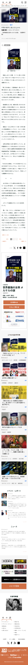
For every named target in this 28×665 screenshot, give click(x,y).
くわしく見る (13, 307)
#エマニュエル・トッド (7, 360)
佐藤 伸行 (4, 30)
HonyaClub (19, 320)
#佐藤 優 (9, 432)
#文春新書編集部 (22, 360)
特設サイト (17, 634)
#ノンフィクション (11, 38)
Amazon (8, 312)
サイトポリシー (5, 621)
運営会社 (4, 626)
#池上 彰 (4, 409)
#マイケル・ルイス (6, 483)
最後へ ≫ (24, 241)
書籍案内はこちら (14, 580)
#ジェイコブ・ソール (6, 458)
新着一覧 (17, 621)
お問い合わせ (5, 630)
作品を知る (17, 626)
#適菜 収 (16, 383)
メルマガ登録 (14, 586)
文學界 (4, 639)
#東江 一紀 (14, 483)
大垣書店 (14, 325)
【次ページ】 (5, 235)
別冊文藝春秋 (21, 639)
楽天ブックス (19, 312)
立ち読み (13, 302)
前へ (7, 239)
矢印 (24, 521)
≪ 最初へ (4, 241)
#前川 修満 (21, 458)
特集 (16, 632)
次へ (20, 239)
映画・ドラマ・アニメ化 (20, 630)
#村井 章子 (15, 458)
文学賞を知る (18, 628)
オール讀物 (12, 639)
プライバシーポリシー (7, 624)
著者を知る (17, 624)
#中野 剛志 (4, 383)
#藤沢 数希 (20, 483)
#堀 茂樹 (15, 360)
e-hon (8, 320)
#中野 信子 (10, 383)
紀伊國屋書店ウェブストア (19, 316)
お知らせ (4, 628)
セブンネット (8, 316)
